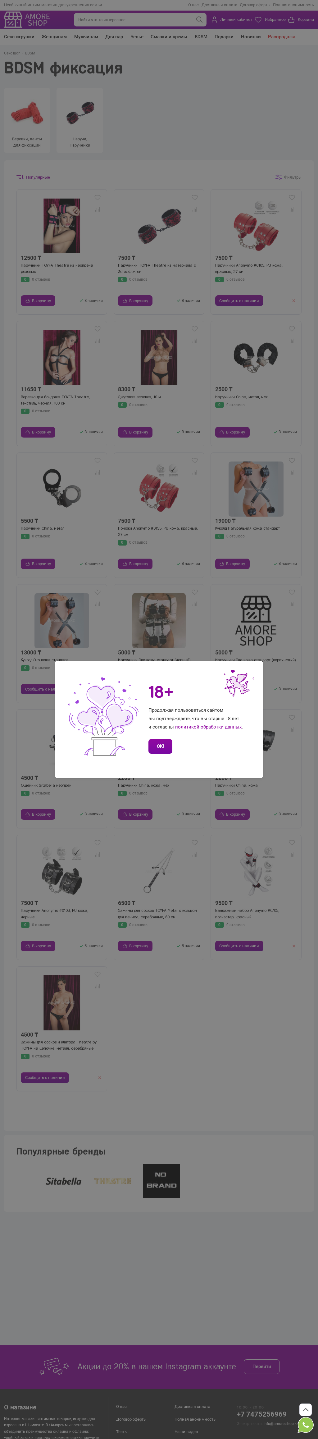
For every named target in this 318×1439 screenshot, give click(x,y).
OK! (160, 746)
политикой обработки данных (208, 727)
